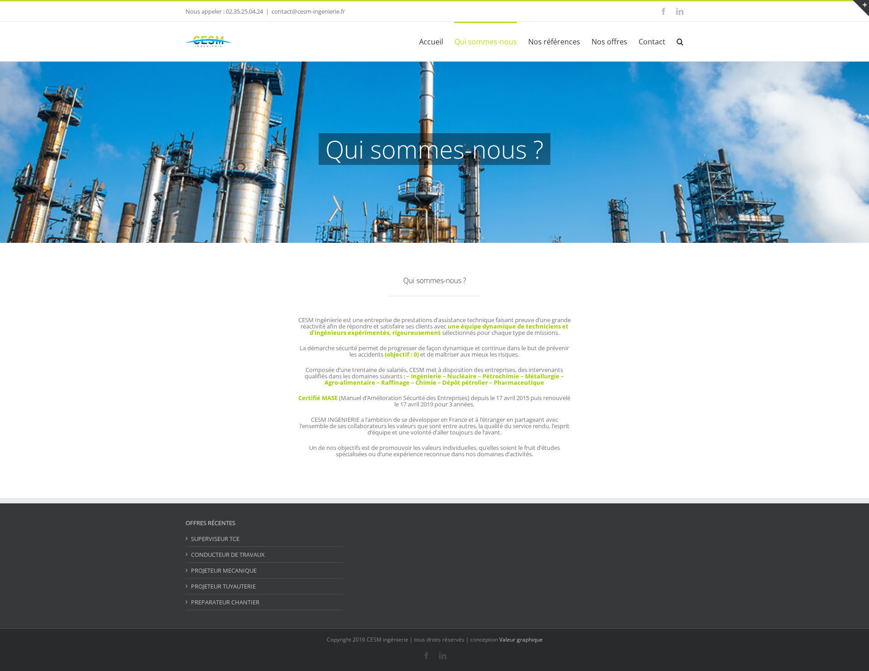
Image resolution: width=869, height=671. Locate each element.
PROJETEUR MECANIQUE (224, 570)
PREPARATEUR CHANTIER (225, 602)
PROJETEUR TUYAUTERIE (223, 586)
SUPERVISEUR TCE (215, 539)
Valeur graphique (521, 639)
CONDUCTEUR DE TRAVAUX (228, 554)
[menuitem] (436, 41)
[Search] (680, 41)
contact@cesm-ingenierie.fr (308, 11)
